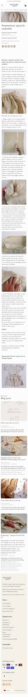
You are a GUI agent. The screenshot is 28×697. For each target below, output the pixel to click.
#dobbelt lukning (6, 472)
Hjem (2, 9)
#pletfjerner (4, 566)
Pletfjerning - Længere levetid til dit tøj (12, 536)
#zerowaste (5, 43)
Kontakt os (6, 620)
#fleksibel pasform (6, 474)
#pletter (19, 566)
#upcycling (15, 41)
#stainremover (14, 570)
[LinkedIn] (11, 46)
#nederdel (8, 41)
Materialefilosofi (8, 611)
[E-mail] (14, 46)
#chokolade (4, 562)
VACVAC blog (8, 9)
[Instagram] (6, 684)
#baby (3, 470)
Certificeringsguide (9, 608)
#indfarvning (5, 564)
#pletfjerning (13, 566)
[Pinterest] (8, 46)
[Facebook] (3, 46)
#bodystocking (9, 470)
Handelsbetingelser (8, 627)
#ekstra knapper (17, 472)
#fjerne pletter (12, 562)
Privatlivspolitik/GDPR (10, 639)
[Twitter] (6, 46)
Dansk (8, 690)
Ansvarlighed (7, 606)
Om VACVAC (7, 603)
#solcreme (9, 568)
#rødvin (3, 568)
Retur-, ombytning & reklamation (7, 634)
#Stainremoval (5, 570)
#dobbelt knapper (20, 470)
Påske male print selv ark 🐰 (10, 423)
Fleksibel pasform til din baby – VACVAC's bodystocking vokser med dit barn (13, 458)
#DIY (3, 41)
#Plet (19, 564)
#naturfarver (14, 564)
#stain (15, 568)
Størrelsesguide (7, 630)
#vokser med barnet (19, 474)
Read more (4, 396)
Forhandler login (8, 648)
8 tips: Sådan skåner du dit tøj (10, 500)
